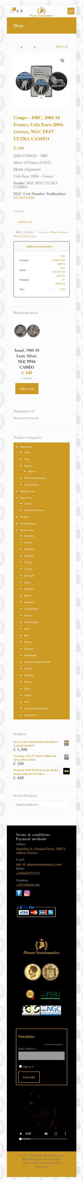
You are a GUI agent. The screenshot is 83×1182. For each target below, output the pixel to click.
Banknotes (26, 446)
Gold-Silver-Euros (34, 510)
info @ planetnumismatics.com (38, 864)
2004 (62, 289)
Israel (27, 628)
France (27, 595)
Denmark (29, 575)
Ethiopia (29, 589)
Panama (28, 668)
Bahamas (29, 549)
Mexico (28, 642)
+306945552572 (28, 873)
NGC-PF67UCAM (59, 270)
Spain (27, 688)
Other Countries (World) (37, 662)
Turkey (28, 695)
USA (26, 702)
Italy (26, 635)
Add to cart (25, 221)
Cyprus (28, 569)
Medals (24, 517)
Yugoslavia (30, 715)
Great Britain (31, 609)
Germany (29, 602)
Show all (63, 46)
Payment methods (31, 838)
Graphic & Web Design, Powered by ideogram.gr (41, 1164)
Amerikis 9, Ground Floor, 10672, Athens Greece (41, 850)
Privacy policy (52, 1159)
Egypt (27, 582)
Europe (28, 465)
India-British (31, 622)
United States (31, 484)
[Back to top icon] (75, 1174)
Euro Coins (26, 498)
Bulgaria (29, 555)
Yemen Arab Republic (36, 708)
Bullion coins (27, 491)
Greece (32, 471)
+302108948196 (28, 884)
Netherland (30, 655)
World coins (29, 236)
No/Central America (35, 478)
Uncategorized (28, 523)
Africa (27, 452)
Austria (28, 542)
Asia (26, 459)
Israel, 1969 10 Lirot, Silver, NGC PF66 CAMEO (27, 358)
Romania (29, 675)
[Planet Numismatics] (41, 11)
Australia (29, 535)
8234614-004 (24, 197)
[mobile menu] (70, 11)
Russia (27, 682)
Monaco (28, 648)
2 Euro (27, 503)
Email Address (27, 1048)
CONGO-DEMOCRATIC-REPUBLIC (61, 260)
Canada (28, 562)
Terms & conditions (33, 834)
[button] (63, 61)
